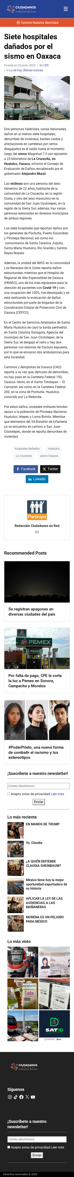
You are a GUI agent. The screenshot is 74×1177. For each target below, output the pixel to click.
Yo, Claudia (34, 843)
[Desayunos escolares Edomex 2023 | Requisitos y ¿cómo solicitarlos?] (22, 993)
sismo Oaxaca (49, 455)
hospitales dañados (27, 448)
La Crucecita (24, 455)
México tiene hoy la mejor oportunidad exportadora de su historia (46, 884)
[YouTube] (32, 1097)
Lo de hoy (15, 70)
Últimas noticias (33, 70)
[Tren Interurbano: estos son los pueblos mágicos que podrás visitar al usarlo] (22, 1025)
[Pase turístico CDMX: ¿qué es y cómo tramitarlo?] (54, 993)
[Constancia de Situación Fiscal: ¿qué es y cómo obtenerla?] (54, 1025)
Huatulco (54, 448)
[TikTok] (15, 1097)
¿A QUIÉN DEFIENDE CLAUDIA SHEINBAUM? (43, 863)
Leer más (57, 794)
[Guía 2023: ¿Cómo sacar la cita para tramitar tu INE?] (54, 962)
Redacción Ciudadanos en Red (37, 526)
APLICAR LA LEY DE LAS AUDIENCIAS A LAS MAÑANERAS (44, 903)
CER (46, 65)
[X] (27, 1097)
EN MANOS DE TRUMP (42, 824)
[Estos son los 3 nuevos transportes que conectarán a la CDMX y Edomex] (22, 962)
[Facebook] (21, 1097)
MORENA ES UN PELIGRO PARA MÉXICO (45, 919)
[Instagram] (9, 1097)
